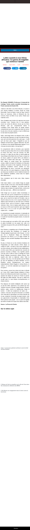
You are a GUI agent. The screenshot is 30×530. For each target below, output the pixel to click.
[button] (15, 1)
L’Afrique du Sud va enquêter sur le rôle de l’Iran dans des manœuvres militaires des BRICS (15, 385)
